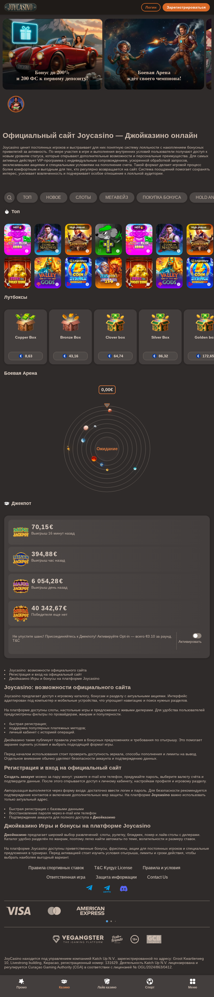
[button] (107, 197)
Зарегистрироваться (186, 7)
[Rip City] (108, 239)
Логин (150, 7)
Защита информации (116, 877)
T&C (16, 640)
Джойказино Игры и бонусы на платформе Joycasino (54, 678)
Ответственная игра (65, 877)
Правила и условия (161, 868)
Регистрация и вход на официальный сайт (45, 674)
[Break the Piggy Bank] (17, 272)
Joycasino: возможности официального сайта (48, 670)
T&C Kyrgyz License (113, 868)
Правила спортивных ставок (56, 868)
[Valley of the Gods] (47, 272)
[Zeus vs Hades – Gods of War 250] (108, 272)
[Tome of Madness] (47, 239)
